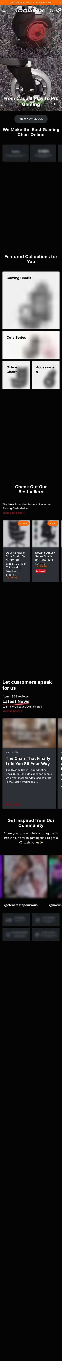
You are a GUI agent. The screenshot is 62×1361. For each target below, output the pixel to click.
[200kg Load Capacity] (31, 434)
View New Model (31, 118)
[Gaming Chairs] (31, 300)
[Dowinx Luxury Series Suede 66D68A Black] (46, 533)
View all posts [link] (11, 711)
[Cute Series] (31, 345)
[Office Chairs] (16, 375)
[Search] (51, 11)
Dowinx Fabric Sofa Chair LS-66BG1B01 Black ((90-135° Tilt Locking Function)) (16, 562)
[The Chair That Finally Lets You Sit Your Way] (29, 733)
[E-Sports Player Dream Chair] (31, 208)
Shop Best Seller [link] (12, 512)
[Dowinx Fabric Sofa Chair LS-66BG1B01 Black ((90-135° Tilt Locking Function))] (16, 533)
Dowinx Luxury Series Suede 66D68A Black (45, 556)
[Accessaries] (46, 375)
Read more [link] (12, 804)
